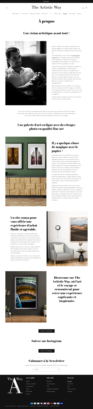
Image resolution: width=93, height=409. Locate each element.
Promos (28, 389)
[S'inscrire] (58, 369)
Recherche (49, 381)
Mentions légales (51, 391)
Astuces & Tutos (72, 389)
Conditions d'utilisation (52, 389)
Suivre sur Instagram (46, 351)
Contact (28, 394)
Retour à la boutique (46, 331)
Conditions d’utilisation (54, 406)
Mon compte (29, 391)
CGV (48, 386)
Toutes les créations (31, 383)
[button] (7, 7)
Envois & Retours (51, 383)
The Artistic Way (12, 406)
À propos (70, 381)
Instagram (70, 391)
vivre (71, 88)
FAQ (69, 386)
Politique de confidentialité (23, 406)
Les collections (29, 386)
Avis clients (70, 383)
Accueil (28, 381)
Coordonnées (32, 406)
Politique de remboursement (42, 406)
